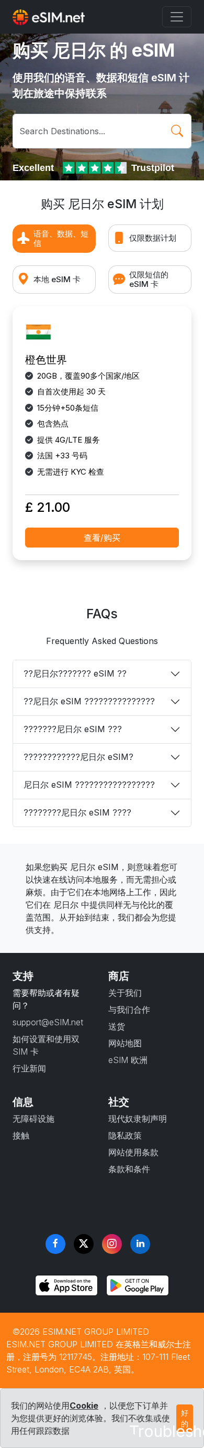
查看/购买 (102, 537)
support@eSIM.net (48, 1022)
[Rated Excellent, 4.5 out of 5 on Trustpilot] (96, 168)
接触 (21, 1135)
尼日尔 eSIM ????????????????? (89, 784)
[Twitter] (84, 1244)
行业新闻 (29, 1068)
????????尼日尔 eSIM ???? (77, 812)
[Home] (49, 17)
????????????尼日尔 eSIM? (78, 757)
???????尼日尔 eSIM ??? (73, 729)
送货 (116, 1026)
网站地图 (125, 1043)
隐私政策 (125, 1135)
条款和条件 (129, 1169)
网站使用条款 (133, 1152)
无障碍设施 (33, 1118)
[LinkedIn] (140, 1244)
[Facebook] (55, 1244)
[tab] (54, 238)
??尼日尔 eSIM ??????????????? (89, 701)
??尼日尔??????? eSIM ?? (75, 673)
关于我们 (125, 993)
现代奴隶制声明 (137, 1118)
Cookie (84, 1405)
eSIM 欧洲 (128, 1060)
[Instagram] (112, 1244)
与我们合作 (129, 1009)
